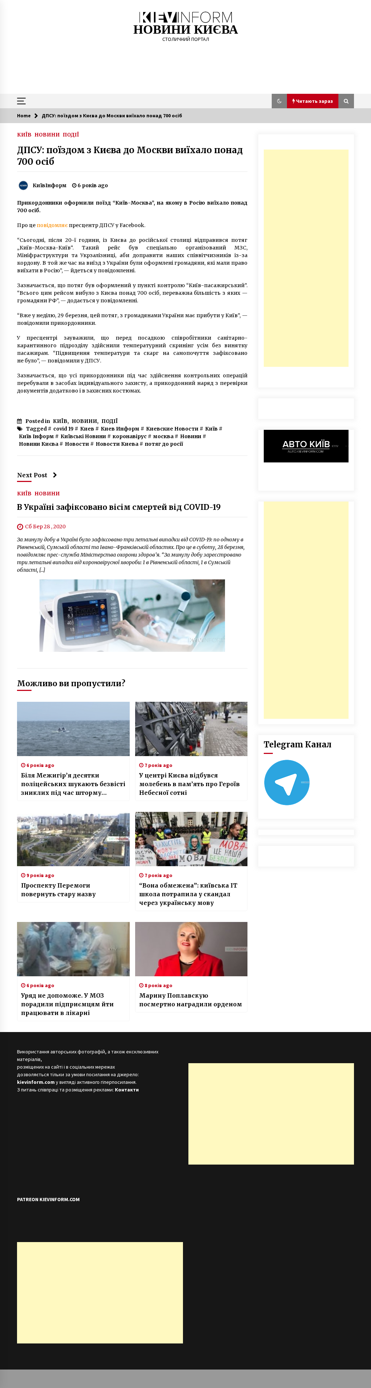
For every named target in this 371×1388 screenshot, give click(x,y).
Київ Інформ (36, 436)
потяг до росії (164, 444)
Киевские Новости (172, 428)
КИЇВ (24, 134)
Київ (211, 428)
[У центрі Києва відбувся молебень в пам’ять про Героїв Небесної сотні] (191, 729)
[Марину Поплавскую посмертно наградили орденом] (191, 949)
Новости (77, 444)
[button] (279, 101)
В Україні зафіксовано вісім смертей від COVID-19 (119, 507)
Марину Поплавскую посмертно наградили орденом (190, 1000)
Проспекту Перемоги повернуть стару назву (58, 890)
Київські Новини (83, 436)
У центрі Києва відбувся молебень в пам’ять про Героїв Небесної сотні (189, 784)
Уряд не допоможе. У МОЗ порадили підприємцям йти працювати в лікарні (67, 1004)
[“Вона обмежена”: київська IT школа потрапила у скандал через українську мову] (191, 839)
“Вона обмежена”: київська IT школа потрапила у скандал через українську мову (188, 894)
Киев (87, 428)
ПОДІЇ (71, 134)
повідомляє (52, 225)
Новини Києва (38, 444)
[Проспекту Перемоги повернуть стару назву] (73, 839)
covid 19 (63, 428)
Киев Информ (120, 428)
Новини (190, 436)
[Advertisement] (306, 258)
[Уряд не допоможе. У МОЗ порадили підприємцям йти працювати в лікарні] (73, 949)
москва (163, 436)
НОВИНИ (47, 134)
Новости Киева (117, 444)
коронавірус (130, 436)
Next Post (32, 475)
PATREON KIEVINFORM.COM (48, 1199)
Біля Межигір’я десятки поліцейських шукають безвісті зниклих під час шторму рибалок (73, 784)
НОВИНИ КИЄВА (185, 29)
